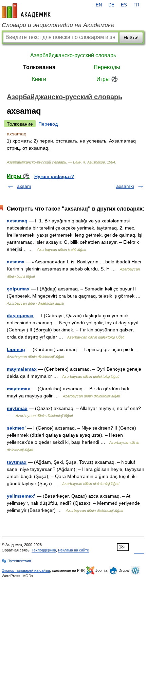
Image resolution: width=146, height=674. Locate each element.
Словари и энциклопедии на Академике (58, 25)
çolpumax (18, 288)
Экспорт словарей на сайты (26, 570)
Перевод (48, 124)
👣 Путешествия (16, 561)
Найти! (131, 37)
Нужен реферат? (54, 176)
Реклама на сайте (73, 550)
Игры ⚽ (107, 79)
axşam (24, 186)
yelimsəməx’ (21, 496)
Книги (39, 79)
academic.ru (26, 10)
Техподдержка (44, 550)
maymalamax (22, 369)
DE (111, 5)
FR (136, 5)
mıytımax (17, 408)
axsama (15, 261)
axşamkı (125, 186)
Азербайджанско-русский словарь (73, 55)
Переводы (107, 67)
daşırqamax (20, 315)
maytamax (18, 388)
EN (99, 5)
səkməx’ (16, 428)
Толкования (39, 67)
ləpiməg (16, 349)
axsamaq (17, 220)
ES (124, 5)
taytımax (16, 462)
